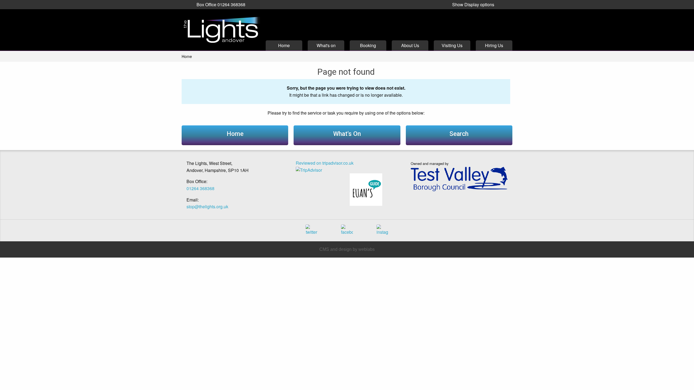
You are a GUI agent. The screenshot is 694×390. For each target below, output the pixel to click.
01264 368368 (200, 188)
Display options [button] (473, 4)
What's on (326, 45)
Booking (368, 45)
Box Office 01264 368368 (221, 4)
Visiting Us (452, 45)
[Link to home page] (221, 30)
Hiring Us (494, 45)
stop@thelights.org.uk (207, 206)
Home (284, 45)
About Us (410, 45)
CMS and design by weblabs (347, 249)
